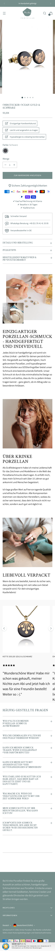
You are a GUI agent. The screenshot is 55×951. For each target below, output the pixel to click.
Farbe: (10, 144)
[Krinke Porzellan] (27, 13)
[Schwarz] (5, 150)
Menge (6, 158)
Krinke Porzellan (26, 930)
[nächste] (50, 3)
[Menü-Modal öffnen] (4, 13)
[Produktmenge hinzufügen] (14, 165)
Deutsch (6, 925)
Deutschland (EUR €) (25, 925)
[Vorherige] (4, 3)
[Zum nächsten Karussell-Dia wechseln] (50, 628)
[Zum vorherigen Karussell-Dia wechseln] (4, 628)
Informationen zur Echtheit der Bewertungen (27, 948)
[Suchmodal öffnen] (45, 13)
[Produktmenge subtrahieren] (5, 165)
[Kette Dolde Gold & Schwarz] (26, 629)
